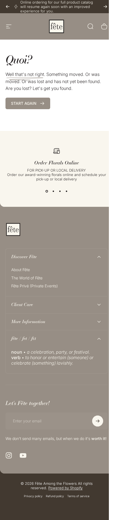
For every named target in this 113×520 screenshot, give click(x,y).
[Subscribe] (93, 421)
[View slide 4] (66, 191)
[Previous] (8, 6)
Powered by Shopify (63, 492)
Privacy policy (31, 501)
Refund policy (53, 501)
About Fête (20, 269)
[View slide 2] (53, 191)
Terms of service (76, 501)
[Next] (105, 6)
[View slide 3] (59, 191)
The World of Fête (27, 278)
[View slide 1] (46, 191)
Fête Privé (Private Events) (34, 286)
